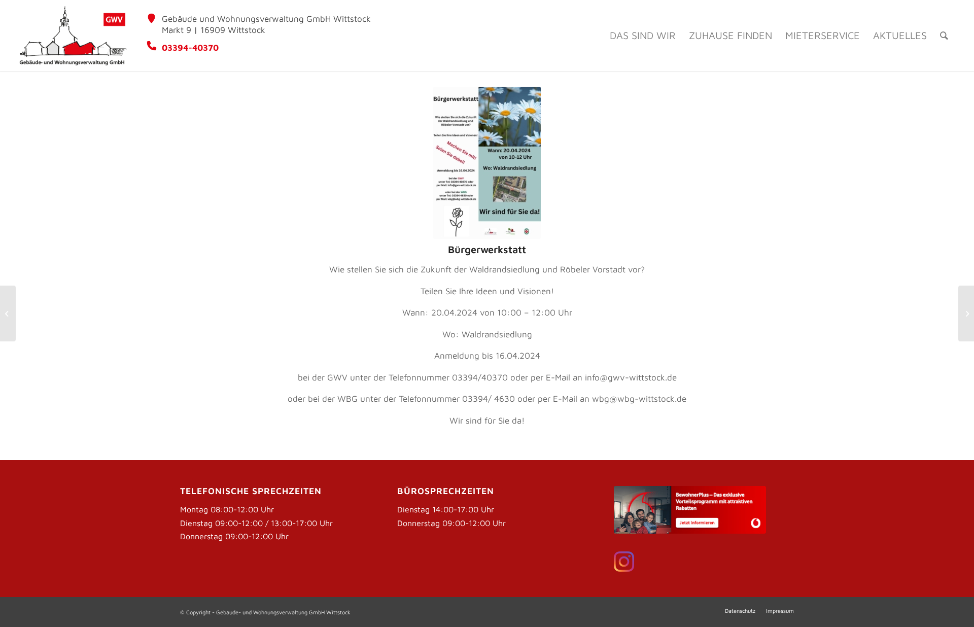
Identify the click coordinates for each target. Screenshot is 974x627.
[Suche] (944, 35)
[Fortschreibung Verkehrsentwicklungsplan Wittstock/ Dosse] (966, 313)
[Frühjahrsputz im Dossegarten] (8, 313)
